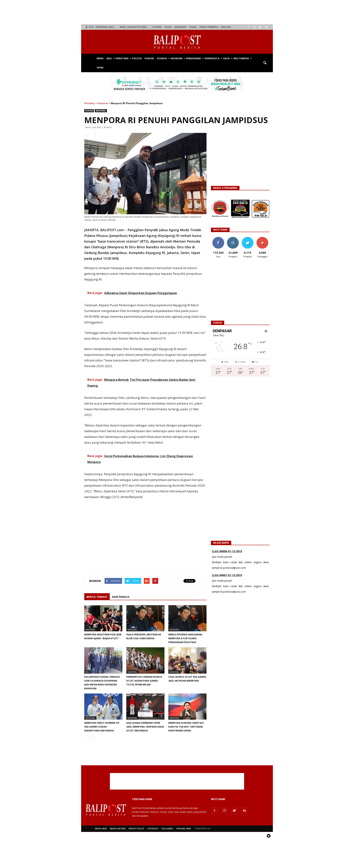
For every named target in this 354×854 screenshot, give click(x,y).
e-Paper (157, 27)
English (226, 27)
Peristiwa (122, 58)
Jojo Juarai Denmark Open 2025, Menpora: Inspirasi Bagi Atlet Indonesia (145, 726)
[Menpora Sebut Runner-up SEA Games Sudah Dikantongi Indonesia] (103, 707)
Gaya (226, 58)
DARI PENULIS (120, 597)
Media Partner (118, 828)
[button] (264, 63)
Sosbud (162, 58)
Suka (218, 238)
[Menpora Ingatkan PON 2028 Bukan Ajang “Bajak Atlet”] (103, 618)
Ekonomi (176, 58)
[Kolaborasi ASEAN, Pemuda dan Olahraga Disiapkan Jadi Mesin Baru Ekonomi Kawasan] (103, 660)
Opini (100, 67)
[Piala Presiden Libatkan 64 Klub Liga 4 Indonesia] (145, 618)
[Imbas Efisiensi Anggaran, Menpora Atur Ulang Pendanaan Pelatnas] (187, 618)
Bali (109, 58)
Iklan (168, 27)
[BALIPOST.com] (177, 42)
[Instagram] (254, 27)
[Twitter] (260, 27)
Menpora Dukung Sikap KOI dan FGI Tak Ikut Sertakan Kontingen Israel (186, 726)
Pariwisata (211, 58)
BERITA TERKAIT (96, 597)
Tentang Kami (183, 828)
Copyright (153, 828)
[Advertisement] (177, 12)
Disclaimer (167, 828)
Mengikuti (233, 238)
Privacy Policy (136, 828)
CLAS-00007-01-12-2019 (227, 575)
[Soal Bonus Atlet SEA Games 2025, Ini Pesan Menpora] (187, 660)
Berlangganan (264, 238)
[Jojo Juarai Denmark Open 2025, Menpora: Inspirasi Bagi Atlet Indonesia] (145, 707)
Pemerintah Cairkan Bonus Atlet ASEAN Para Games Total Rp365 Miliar (144, 680)
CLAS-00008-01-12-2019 (227, 551)
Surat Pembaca (208, 27)
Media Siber (101, 828)
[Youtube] (266, 27)
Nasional (103, 103)
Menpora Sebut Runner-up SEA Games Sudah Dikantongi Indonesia (101, 726)
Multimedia (241, 58)
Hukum (149, 58)
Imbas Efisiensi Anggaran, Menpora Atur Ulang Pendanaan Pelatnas (185, 638)
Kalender (180, 27)
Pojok (193, 27)
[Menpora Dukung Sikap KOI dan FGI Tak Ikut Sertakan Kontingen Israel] (187, 707)
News (100, 58)
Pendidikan (193, 58)
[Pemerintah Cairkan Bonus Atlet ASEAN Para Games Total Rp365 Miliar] (145, 660)
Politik (137, 58)
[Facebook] (248, 27)
